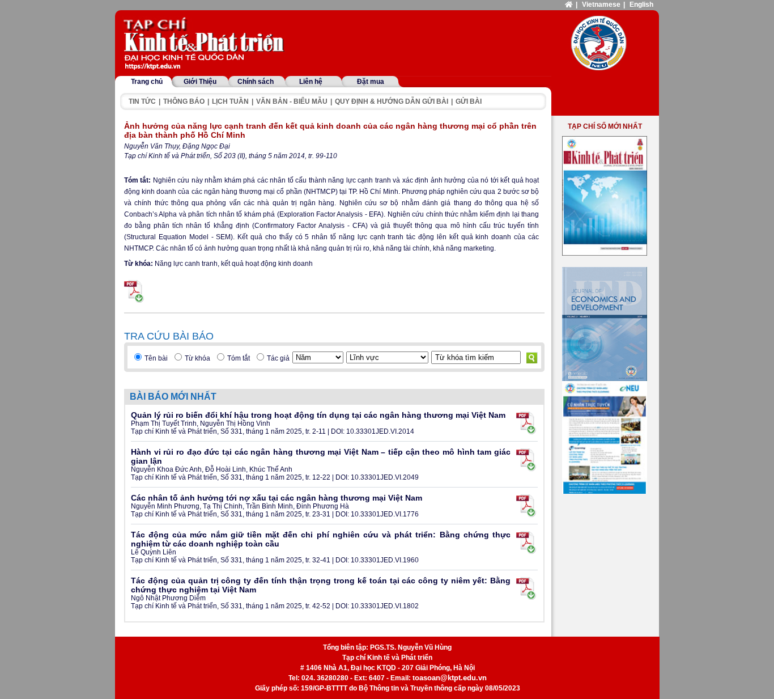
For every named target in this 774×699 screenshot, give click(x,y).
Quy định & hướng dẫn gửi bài (391, 101)
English (641, 5)
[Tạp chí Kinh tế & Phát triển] (206, 44)
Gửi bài (469, 101)
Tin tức (142, 101)
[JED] (604, 324)
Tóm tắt (238, 358)
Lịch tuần (230, 101)
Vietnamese (601, 5)
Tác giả (278, 358)
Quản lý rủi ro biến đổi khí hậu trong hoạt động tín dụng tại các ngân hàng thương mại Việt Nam (318, 415)
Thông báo (184, 101)
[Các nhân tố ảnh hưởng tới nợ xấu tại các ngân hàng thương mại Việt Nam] (526, 505)
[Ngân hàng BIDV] (604, 437)
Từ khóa (197, 358)
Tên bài (156, 358)
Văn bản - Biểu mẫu (292, 101)
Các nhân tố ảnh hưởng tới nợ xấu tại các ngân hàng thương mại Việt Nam (276, 497)
